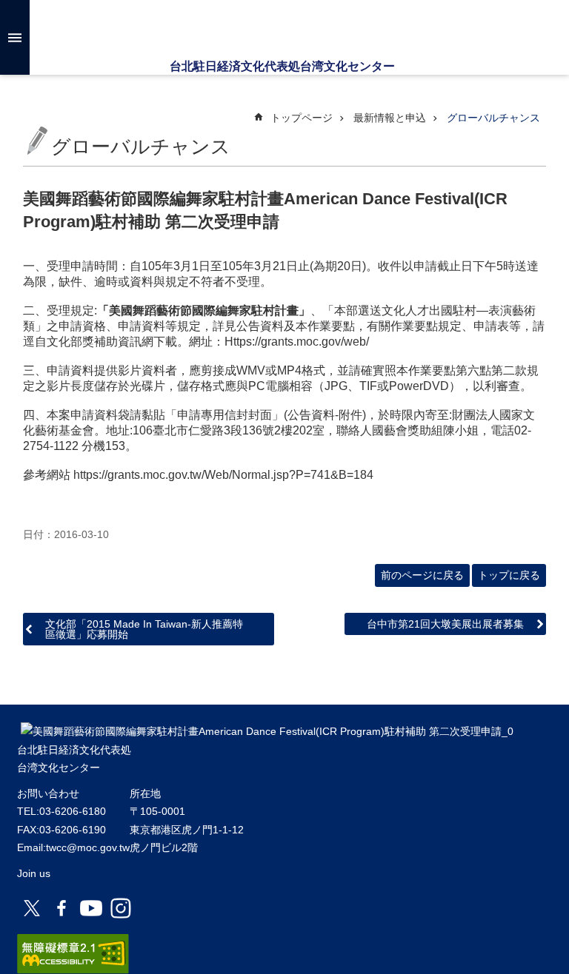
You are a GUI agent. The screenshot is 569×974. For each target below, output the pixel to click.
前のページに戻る (422, 575)
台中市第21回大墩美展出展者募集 (445, 624)
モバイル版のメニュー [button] (15, 37)
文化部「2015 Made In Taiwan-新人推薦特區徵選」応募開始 (144, 629)
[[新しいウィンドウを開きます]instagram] (121, 908)
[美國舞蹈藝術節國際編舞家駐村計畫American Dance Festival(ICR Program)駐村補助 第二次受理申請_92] (267, 731)
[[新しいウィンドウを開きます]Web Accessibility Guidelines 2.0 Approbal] (73, 954)
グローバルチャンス (493, 118)
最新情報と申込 (389, 118)
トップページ (301, 118)
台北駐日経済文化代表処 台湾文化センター (284, 29)
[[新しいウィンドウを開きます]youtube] (91, 908)
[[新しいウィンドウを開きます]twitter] (32, 908)
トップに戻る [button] (509, 575)
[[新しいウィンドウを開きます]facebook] (61, 908)
